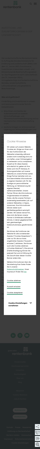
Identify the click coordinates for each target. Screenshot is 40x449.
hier (25, 272)
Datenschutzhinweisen (15, 269)
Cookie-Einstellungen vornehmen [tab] (17, 304)
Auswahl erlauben (14, 287)
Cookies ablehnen (14, 280)
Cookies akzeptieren (15, 293)
